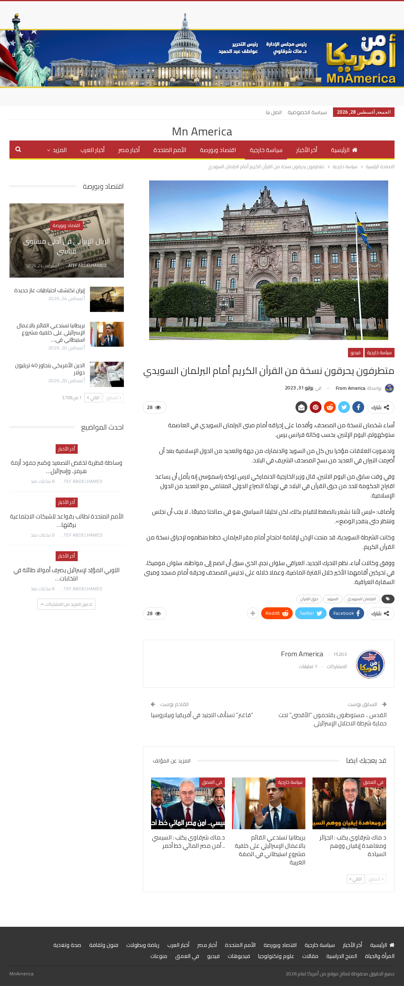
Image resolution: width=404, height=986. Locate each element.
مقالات (310, 956)
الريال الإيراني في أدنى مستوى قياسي (66, 246)
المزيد (59, 150)
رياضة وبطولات (142, 945)
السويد (333, 599)
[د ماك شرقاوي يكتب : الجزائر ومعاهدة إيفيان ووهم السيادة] (349, 803)
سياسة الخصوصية (307, 112)
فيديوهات (239, 956)
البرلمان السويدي (362, 599)
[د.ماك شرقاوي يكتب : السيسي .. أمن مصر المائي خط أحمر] (188, 803)
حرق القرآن (309, 599)
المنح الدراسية (341, 956)
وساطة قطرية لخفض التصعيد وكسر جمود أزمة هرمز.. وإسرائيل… (66, 467)
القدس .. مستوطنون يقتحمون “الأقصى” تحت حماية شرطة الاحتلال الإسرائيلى (333, 719)
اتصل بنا (274, 112)
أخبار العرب (92, 150)
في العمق (373, 782)
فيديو (356, 352)
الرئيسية (340, 150)
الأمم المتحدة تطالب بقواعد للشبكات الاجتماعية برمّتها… (66, 520)
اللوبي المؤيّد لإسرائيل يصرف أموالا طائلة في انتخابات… (66, 574)
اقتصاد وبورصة (218, 150)
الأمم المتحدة (169, 150)
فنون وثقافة (103, 945)
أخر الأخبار (306, 150)
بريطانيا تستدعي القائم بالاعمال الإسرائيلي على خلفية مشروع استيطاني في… (51, 332)
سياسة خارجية (266, 150)
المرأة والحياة (380, 956)
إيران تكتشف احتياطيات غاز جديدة (49, 290)
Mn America (202, 131)
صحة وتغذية (67, 945)
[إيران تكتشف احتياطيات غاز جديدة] (107, 299)
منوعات (158, 956)
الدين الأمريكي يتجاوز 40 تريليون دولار (50, 368)
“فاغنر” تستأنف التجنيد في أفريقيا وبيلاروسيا (202, 715)
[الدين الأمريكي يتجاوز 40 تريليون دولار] (107, 374)
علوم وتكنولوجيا (276, 956)
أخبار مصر (129, 150)
